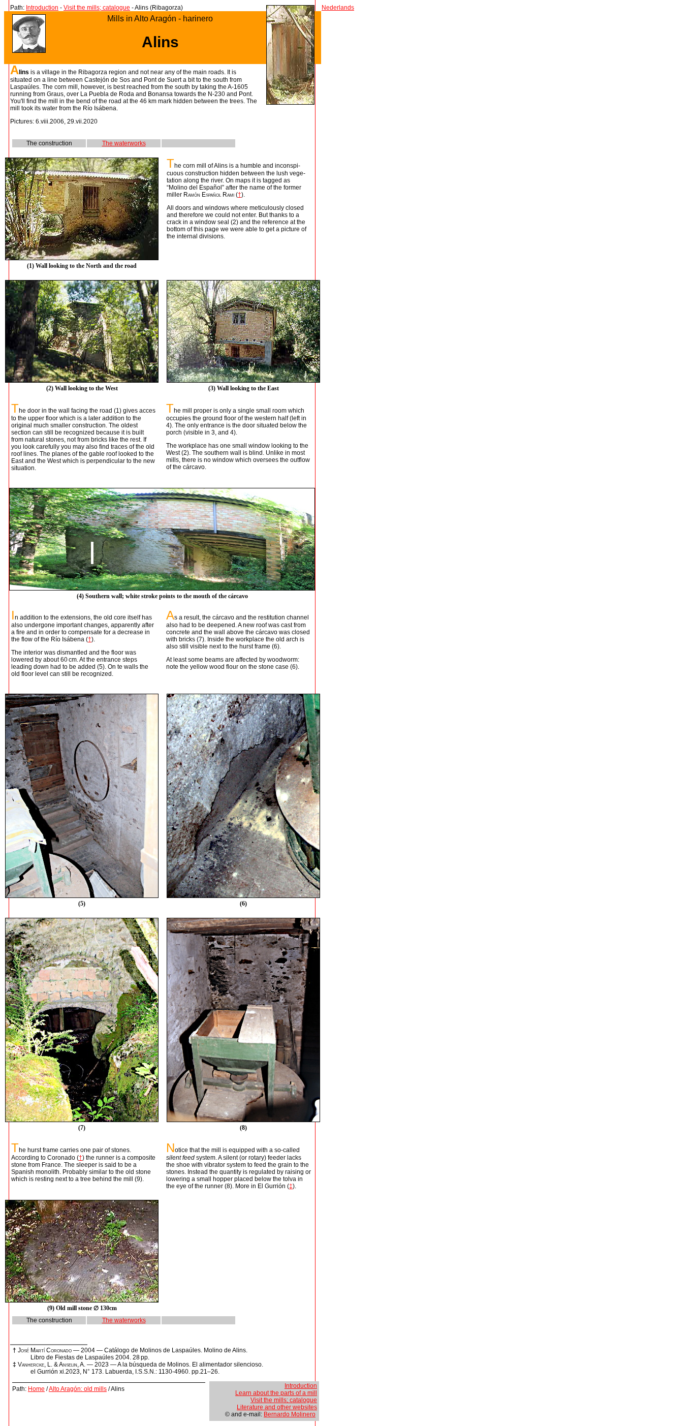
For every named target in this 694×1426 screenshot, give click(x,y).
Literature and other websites (277, 1407)
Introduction (42, 7)
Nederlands (338, 7)
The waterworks (124, 143)
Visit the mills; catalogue (97, 7)
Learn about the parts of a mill (276, 1393)
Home (36, 1388)
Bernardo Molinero (290, 1414)
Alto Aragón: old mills (78, 1388)
